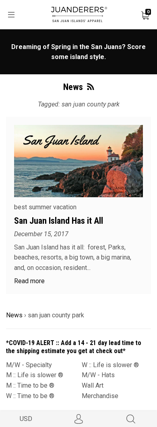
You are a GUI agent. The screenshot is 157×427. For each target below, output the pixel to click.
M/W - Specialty (29, 365)
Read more (29, 281)
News (14, 315)
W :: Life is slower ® (110, 365)
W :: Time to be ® (30, 396)
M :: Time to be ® (30, 385)
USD (26, 419)
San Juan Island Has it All (58, 220)
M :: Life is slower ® (34, 375)
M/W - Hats (98, 375)
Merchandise (100, 396)
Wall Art (92, 385)
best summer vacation (45, 207)
